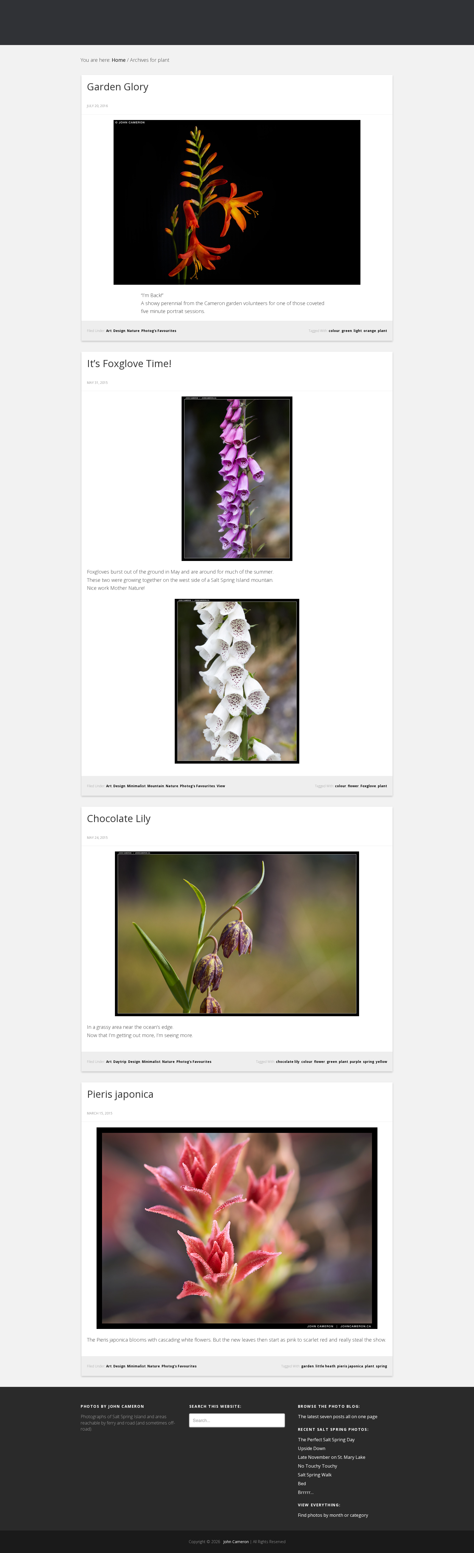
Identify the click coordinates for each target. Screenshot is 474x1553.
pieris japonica (350, 1366)
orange (369, 330)
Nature (133, 330)
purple (355, 1061)
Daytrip (119, 1061)
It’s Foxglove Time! (129, 363)
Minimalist (136, 786)
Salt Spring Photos (130, 22)
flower (353, 786)
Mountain (155, 786)
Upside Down (311, 1448)
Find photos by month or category (333, 1515)
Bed (302, 1484)
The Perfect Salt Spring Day (326, 1440)
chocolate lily (288, 1061)
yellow (381, 1061)
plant (382, 330)
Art (109, 330)
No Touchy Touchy (317, 1466)
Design (119, 330)
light (358, 330)
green (347, 330)
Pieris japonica (120, 1094)
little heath (325, 1366)
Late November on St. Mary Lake (331, 1457)
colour (334, 330)
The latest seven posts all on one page (337, 1417)
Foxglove (368, 786)
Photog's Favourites (158, 330)
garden (307, 1366)
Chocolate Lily (119, 818)
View (221, 786)
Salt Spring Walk (315, 1475)
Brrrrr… (306, 1492)
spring (368, 1061)
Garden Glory (117, 86)
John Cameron (235, 1541)
